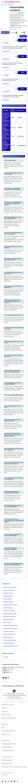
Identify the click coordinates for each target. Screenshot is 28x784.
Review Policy (6, 740)
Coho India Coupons (8, 643)
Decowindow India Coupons (10, 646)
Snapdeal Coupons (8, 602)
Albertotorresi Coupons (9, 616)
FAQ (3, 727)
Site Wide (5, 657)
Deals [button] (22, 32)
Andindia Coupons (8, 619)
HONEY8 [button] (20, 40)
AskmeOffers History (8, 704)
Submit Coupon (6, 714)
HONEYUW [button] (20, 56)
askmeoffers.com (12, 2)
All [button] (5, 32)
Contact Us (5, 711)
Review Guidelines (7, 757)
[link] (3, 678)
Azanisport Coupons (8, 631)
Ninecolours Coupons (9, 610)
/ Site (5, 4)
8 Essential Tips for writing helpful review (14, 767)
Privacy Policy (4, 774)
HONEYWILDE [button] (20, 72)
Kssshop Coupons (8, 593)
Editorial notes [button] (23, 36)
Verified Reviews (6, 763)
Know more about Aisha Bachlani (14, 698)
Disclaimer (5, 724)
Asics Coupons (7, 622)
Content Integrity (7, 747)
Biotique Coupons (8, 637)
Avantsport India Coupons (10, 628)
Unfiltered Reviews (7, 760)
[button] (2, 2)
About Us (4, 708)
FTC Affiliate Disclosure (9, 731)
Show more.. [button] (13, 29)
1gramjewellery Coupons (10, 613)
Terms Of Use (6, 734)
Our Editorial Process (8, 750)
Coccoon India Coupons (9, 640)
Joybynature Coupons (9, 590)
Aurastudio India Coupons (10, 625)
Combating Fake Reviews (9, 744)
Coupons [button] (14, 32)
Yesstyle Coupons (8, 596)
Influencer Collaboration (9, 718)
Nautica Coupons (8, 607)
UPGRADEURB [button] (20, 89)
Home (2, 4)
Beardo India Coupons (9, 634)
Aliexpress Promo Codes (9, 587)
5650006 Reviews (21, 12)
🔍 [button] (26, 1)
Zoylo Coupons (7, 599)
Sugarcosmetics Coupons (10, 604)
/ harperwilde (11, 4)
